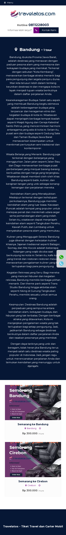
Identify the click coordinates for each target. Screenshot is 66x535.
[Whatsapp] (61, 257)
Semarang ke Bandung (33, 424)
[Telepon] (61, 263)
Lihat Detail (36, 402)
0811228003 (39, 25)
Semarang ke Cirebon (33, 481)
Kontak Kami (49, 30)
